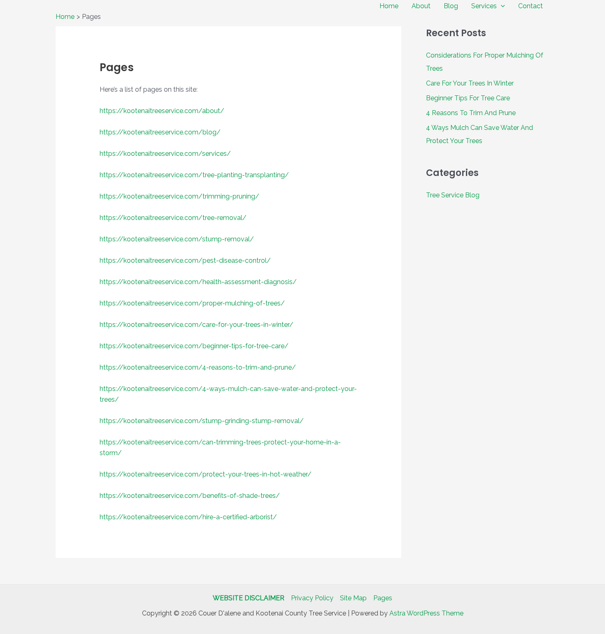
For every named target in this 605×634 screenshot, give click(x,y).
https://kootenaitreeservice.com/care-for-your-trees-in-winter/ (196, 325)
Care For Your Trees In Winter (470, 83)
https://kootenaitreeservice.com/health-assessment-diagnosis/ (198, 282)
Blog (451, 6)
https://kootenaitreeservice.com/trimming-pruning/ (179, 196)
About (421, 6)
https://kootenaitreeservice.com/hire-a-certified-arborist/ (188, 517)
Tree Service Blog (452, 195)
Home (388, 6)
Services (484, 6)
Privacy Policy (312, 598)
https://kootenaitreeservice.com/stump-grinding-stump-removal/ (202, 421)
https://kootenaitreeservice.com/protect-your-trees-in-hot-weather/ (206, 474)
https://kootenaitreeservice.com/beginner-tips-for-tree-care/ (194, 346)
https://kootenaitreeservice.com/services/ (165, 153)
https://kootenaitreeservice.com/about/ (162, 111)
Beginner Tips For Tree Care (468, 98)
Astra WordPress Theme (426, 613)
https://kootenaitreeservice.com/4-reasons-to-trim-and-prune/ (198, 367)
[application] (501, 6)
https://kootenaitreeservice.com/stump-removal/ (177, 239)
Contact (530, 6)
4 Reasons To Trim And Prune (471, 113)
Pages (382, 598)
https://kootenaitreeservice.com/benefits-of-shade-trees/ (190, 496)
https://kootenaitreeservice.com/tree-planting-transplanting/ (194, 175)
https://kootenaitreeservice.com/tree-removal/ (173, 218)
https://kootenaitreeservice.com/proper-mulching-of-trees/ (192, 303)
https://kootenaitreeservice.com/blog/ (160, 132)
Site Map (353, 598)
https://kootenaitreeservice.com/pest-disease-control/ (185, 260)
